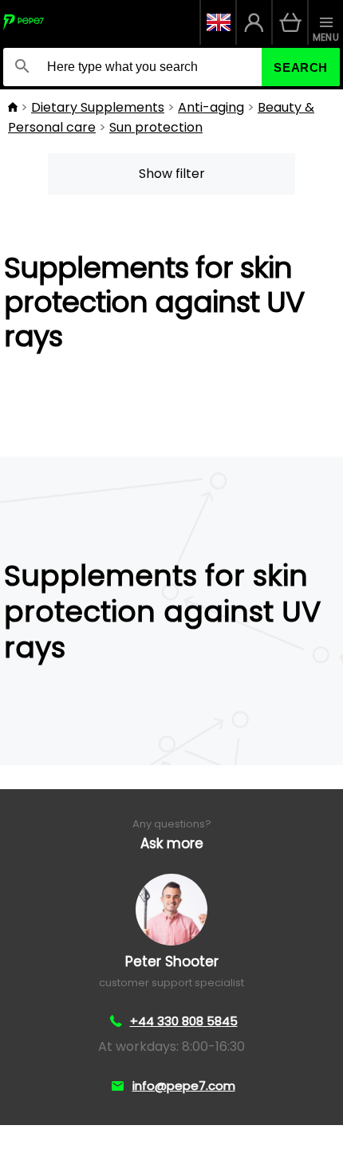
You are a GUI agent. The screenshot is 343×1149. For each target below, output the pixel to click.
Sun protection (156, 127)
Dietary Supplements (97, 107)
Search (301, 67)
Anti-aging (211, 107)
